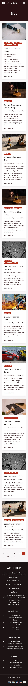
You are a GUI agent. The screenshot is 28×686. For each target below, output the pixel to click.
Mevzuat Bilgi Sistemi (15, 622)
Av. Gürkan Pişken (11, 54)
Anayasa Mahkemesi (15, 617)
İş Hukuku (7, 153)
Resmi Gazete (15, 615)
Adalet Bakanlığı (15, 625)
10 (8, 556)
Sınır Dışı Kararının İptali (13, 476)
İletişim (15, 620)
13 (14, 556)
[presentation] (14, 31)
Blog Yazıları (15, 630)
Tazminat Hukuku (18, 520)
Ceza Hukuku (8, 42)
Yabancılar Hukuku (10, 44)
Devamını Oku (8, 76)
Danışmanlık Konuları (15, 667)
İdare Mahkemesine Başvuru (15, 648)
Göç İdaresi (15, 627)
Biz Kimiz (15, 660)
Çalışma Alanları (15, 665)
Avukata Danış (15, 641)
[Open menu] (23, 3)
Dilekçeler (18, 42)
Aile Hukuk (7, 101)
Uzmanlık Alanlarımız (15, 662)
